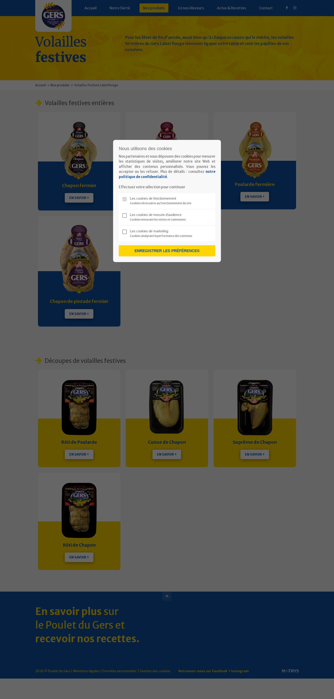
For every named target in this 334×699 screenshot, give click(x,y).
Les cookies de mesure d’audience (156, 215)
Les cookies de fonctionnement (153, 198)
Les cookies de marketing (149, 231)
